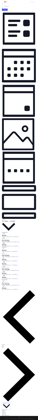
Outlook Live (4, 413)
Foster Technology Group (29, 418)
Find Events (5, 9)
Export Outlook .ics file (5, 415)
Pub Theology (5, 240)
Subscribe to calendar (6, 403)
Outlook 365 (4, 412)
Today (3, 345)
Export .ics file (4, 414)
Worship (4, 235)
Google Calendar (4, 409)
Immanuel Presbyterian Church (15, 418)
